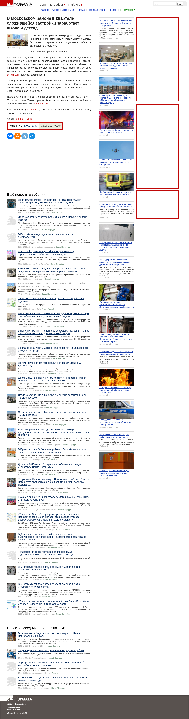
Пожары (112, 9)
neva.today (16, 48)
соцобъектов (41, 103)
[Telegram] (24, 136)
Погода (81, 9)
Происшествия (96, 9)
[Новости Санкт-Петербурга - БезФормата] (16, 3)
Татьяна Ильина (23, 119)
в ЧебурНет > (127, 9)
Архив (55, 9)
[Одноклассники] (17, 136)
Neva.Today (30, 125)
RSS (25, 713)
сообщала (32, 109)
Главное (44, 9)
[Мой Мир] (32, 136)
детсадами (13, 74)
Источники (68, 9)
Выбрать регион (13, 710)
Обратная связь (13, 707)
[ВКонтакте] (10, 136)
